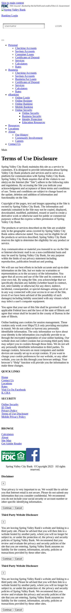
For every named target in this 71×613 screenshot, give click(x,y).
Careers (19, 140)
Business (13, 69)
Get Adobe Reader (11, 443)
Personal (13, 45)
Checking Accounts (26, 48)
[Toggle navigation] (2, 40)
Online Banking (24, 103)
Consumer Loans (24, 54)
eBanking (13, 94)
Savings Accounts (25, 51)
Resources (13, 125)
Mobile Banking (24, 106)
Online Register (23, 100)
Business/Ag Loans (25, 79)
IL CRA (5, 392)
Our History (21, 134)
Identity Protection (32, 119)
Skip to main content (12, 2)
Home (4, 377)
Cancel (18, 508)
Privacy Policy (9, 410)
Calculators (21, 63)
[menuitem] (39, 56)
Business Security (31, 116)
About (11, 131)
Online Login (22, 97)
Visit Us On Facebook (13, 389)
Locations (13, 128)
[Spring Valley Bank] (13, 9)
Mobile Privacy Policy (13, 416)
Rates (18, 66)
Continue (7, 508)
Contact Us (14, 144)
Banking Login (9, 15)
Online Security (23, 110)
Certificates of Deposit (27, 57)
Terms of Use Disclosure (14, 413)
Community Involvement (28, 137)
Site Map (6, 440)
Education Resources (33, 122)
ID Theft (6, 407)
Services (19, 60)
